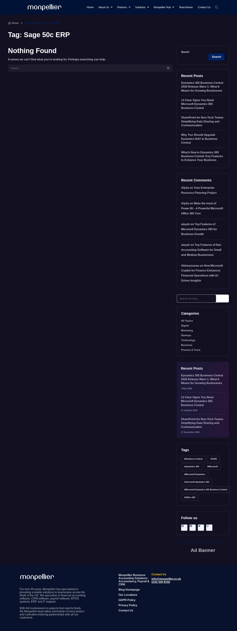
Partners (122, 7)
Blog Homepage (129, 589)
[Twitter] (201, 526)
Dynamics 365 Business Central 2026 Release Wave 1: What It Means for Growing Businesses (202, 86)
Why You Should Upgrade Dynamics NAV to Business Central (199, 138)
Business (186, 345)
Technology (188, 340)
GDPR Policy (127, 600)
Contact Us (204, 7)
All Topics (187, 320)
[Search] (223, 298)
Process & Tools (190, 349)
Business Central (193, 459)
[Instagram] (209, 526)
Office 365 (190, 497)
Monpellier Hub (162, 7)
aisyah (185, 224)
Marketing (187, 330)
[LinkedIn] (184, 526)
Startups (186, 335)
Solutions (140, 7)
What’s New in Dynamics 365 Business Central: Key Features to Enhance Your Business (202, 156)
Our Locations (127, 594)
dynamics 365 (192, 466)
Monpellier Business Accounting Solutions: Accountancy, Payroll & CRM (133, 580)
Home (90, 7)
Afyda (185, 187)
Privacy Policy (127, 605)
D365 (214, 459)
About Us (104, 7)
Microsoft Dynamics (195, 474)
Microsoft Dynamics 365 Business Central (206, 489)
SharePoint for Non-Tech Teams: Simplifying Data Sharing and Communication (202, 121)
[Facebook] (193, 526)
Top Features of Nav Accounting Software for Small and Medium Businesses (201, 249)
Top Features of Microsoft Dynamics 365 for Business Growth (199, 229)
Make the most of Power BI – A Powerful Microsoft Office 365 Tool (202, 208)
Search (185, 51)
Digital (185, 325)
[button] (216, 7)
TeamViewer (186, 7)
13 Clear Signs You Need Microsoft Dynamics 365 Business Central (197, 104)
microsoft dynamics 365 (197, 482)
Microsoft (213, 466)
